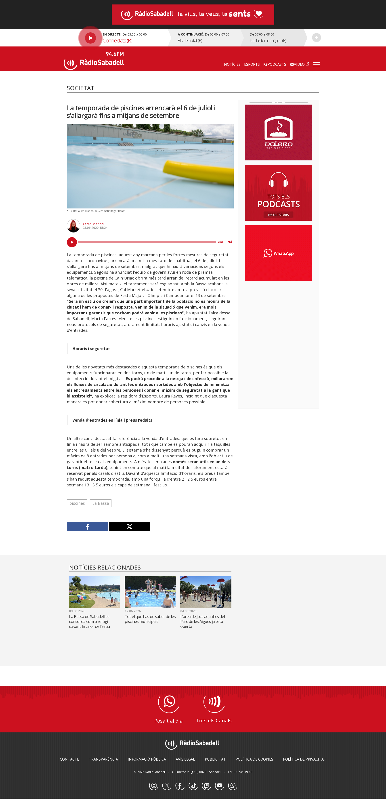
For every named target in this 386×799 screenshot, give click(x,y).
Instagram (153, 786)
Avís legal (185, 759)
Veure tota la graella (316, 37)
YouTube (219, 786)
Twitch (206, 786)
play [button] (72, 242)
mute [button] (230, 242)
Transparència (103, 759)
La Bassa (100, 503)
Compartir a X (129, 526)
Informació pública (147, 759)
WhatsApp (232, 786)
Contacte (69, 759)
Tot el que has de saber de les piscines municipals (150, 619)
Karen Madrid (93, 224)
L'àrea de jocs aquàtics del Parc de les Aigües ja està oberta (202, 621)
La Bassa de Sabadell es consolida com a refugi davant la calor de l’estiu (89, 621)
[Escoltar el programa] (115, 37)
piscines (77, 503)
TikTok (193, 786)
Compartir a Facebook (88, 526)
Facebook (180, 786)
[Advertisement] (278, 313)
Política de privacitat (304, 759)
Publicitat (215, 759)
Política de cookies (254, 759)
